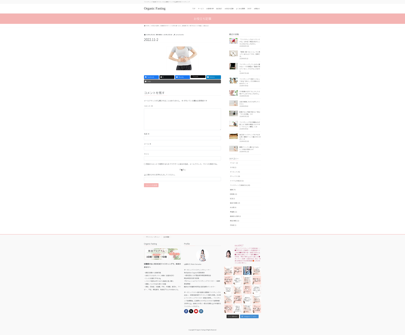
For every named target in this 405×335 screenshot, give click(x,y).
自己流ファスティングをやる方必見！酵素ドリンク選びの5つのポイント (250, 137)
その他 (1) (233, 167)
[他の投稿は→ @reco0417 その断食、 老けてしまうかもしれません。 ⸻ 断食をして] (257, 308)
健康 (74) (233, 190)
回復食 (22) (233, 194)
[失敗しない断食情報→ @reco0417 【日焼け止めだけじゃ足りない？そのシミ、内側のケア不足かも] (257, 299)
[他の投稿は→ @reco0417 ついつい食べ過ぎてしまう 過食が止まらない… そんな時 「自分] (228, 280)
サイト (146, 154)
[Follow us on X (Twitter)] (191, 311)
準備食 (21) (233, 212)
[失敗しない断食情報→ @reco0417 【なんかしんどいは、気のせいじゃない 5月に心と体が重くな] (228, 299)
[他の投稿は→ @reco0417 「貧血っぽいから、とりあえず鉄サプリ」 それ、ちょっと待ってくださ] (257, 289)
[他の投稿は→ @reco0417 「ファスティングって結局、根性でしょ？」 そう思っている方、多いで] (238, 280)
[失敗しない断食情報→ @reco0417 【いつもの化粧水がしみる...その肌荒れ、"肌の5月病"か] (257, 270)
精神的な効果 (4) (235, 216)
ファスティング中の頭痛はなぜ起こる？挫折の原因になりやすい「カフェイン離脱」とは (249, 124)
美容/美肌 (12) (234, 221)
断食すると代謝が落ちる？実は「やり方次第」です (249, 113)
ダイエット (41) (235, 172)
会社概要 (166, 237)
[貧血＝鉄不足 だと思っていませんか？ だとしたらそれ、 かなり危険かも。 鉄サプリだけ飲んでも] (247, 289)
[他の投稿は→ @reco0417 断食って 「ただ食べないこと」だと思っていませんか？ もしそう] (257, 280)
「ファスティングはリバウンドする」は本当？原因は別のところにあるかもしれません (249, 41)
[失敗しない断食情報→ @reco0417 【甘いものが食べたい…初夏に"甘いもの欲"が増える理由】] (228, 270)
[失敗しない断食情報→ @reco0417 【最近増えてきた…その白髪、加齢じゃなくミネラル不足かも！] (247, 308)
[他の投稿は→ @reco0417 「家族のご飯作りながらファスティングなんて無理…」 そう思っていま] (238, 308)
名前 (146, 134)
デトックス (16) (235, 176)
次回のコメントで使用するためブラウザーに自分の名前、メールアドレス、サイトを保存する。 (182, 164)
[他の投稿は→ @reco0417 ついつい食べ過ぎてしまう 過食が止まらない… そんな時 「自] (238, 270)
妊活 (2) (232, 198)
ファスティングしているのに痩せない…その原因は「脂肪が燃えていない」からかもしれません (249, 67)
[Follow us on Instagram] (201, 311)
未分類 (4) (233, 207)
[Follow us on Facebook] (186, 311)
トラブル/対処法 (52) (237, 181)
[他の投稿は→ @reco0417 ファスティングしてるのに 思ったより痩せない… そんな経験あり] (228, 308)
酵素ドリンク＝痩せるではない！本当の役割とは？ (249, 148)
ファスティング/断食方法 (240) (240, 185)
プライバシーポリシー (153, 237)
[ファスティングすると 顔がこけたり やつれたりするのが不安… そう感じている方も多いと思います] (238, 299)
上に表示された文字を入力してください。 (160, 174)
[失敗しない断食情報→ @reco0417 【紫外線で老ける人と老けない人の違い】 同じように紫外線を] (247, 280)
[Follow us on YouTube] (196, 311)
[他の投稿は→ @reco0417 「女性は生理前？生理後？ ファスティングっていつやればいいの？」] (228, 289)
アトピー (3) (234, 163)
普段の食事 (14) (235, 203)
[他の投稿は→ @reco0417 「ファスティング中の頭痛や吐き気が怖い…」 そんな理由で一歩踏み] (247, 299)
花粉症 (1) (233, 225)
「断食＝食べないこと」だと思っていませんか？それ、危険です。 (249, 54)
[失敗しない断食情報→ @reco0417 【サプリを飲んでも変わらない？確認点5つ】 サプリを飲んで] (238, 289)
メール (147, 144)
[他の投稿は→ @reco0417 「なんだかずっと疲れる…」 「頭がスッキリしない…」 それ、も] (247, 270)
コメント (148, 106)
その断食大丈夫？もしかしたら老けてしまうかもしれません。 (249, 92)
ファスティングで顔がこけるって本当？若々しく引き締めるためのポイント (249, 81)
